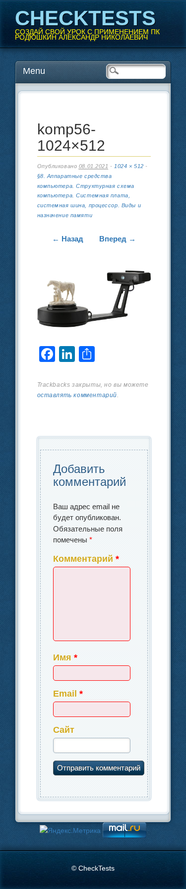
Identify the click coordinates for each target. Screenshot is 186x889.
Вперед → (117, 239)
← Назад (67, 239)
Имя (65, 657)
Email (68, 694)
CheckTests (85, 18)
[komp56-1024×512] (94, 300)
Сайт (63, 730)
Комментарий (86, 559)
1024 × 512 (129, 166)
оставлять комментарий (77, 395)
